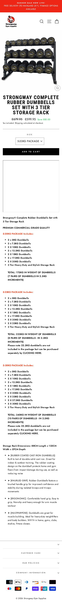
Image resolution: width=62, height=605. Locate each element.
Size (29, 134)
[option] (31, 6)
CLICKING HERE (32, 353)
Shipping (19, 123)
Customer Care (31, 553)
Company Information (31, 572)
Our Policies (31, 563)
